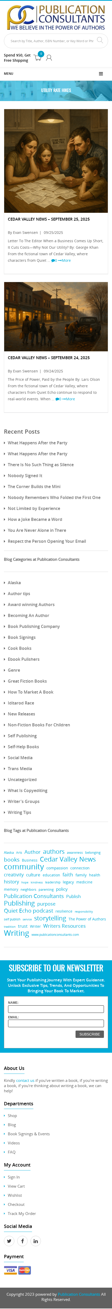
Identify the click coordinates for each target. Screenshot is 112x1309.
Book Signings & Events (29, 1133)
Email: (13, 1017)
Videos (14, 1142)
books (12, 859)
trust (23, 926)
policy (62, 889)
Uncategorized (22, 779)
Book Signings (22, 637)
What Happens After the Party (37, 443)
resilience (63, 911)
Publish (73, 896)
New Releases (21, 714)
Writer (35, 926)
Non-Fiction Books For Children (39, 725)
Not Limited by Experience (34, 508)
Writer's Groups (24, 801)
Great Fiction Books (27, 681)
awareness (75, 853)
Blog (12, 1124)
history (11, 881)
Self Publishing (22, 736)
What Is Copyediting (27, 790)
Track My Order (22, 1213)
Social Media (20, 758)
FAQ (12, 1152)
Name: (13, 1003)
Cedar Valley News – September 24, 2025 (49, 357)
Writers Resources (64, 925)
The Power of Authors (87, 919)
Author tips (19, 593)
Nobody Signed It (25, 475)
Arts (19, 853)
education (51, 875)
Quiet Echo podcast (28, 910)
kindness (37, 882)
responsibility (84, 911)
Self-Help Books (23, 747)
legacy (68, 882)
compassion (57, 867)
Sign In (14, 1177)
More (66, 260)
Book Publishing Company (34, 626)
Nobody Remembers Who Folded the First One (54, 497)
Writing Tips (19, 812)
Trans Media (20, 768)
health (94, 875)
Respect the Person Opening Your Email (47, 541)
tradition (10, 926)
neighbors (28, 889)
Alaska (14, 582)
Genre (14, 670)
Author (32, 852)
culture (33, 875)
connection (80, 867)
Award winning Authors (31, 604)
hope (24, 882)
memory (11, 889)
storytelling (50, 918)
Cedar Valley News (68, 859)
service (27, 919)
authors (54, 851)
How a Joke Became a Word (35, 519)
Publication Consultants (34, 896)
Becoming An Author (28, 615)
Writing (16, 933)
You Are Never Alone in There (37, 530)
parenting (46, 889)
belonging (93, 852)
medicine (84, 882)
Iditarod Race (21, 703)
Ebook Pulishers (24, 659)
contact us (25, 1080)
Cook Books (20, 648)
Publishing (19, 903)
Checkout (16, 1204)
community (24, 866)
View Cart (16, 1186)
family (81, 874)
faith (68, 874)
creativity (14, 874)
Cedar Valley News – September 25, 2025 (49, 219)
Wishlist (15, 1195)
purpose (46, 904)
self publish (12, 919)
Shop (12, 1115)
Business (30, 860)
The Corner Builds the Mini (34, 486)
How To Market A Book (30, 692)
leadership (52, 882)
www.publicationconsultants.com (55, 934)
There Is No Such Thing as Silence (41, 465)
